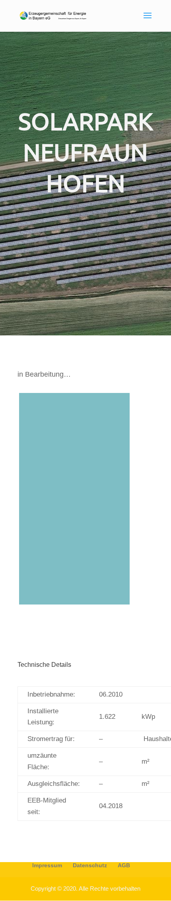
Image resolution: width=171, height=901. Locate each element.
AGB (124, 865)
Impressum (47, 865)
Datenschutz (90, 865)
